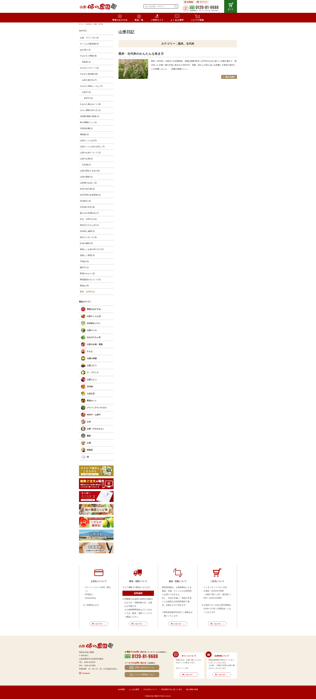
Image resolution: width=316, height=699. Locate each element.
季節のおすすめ (94, 309)
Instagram (86, 673)
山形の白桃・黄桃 (95, 344)
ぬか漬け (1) (85, 50)
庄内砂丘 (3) (85, 201)
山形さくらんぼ (94, 316)
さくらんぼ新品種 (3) (89, 44)
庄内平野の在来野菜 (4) (90, 195)
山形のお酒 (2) (86, 159)
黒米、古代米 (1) (87, 292)
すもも (90, 351)
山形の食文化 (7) (89, 80)
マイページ (203, 2)
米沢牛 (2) (88, 98)
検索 (175, 6)
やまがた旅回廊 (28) (89, 74)
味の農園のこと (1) (88, 122)
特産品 (90, 450)
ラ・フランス (93, 372)
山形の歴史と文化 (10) (90, 171)
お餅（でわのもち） (96, 429)
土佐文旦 (91, 394)
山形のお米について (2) (90, 153)
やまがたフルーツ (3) (89, 68)
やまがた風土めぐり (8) (90, 104)
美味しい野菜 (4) (87, 255)
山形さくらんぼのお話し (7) (92, 146)
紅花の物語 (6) (86, 243)
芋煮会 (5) (84, 261)
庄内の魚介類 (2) (87, 189)
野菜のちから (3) (87, 273)
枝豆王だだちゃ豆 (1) (89, 225)
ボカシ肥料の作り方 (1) (90, 110)
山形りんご (92, 379)
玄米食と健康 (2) (87, 231)
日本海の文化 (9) (87, 207)
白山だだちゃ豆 (94, 337)
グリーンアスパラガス (97, 408)
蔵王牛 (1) (84, 267)
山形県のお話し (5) (88, 183)
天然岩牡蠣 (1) (86, 128)
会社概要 (121, 689)
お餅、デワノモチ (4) (89, 38)
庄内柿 (90, 386)
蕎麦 (89, 436)
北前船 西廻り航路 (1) (89, 116)
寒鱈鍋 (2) (84, 134)
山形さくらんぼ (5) (88, 140)
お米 (89, 422)
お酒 (89, 443)
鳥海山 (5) (84, 286)
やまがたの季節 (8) (88, 56)
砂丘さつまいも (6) (88, 237)
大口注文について (150, 689)
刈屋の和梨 (92, 358)
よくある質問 (134, 689)
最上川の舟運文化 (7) (89, 213)
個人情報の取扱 (192, 689)
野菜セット (92, 401)
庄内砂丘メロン (94, 323)
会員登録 (190, 2)
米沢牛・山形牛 (94, 415)
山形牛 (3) (86, 92)
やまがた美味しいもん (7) (91, 86)
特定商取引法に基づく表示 (171, 689)
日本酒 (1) (86, 165)
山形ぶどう (92, 365)
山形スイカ (92, 330)
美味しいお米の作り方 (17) (92, 249)
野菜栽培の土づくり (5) (90, 279)
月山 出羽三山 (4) (88, 219)
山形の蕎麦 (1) (86, 177)
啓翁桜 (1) (86, 62)
